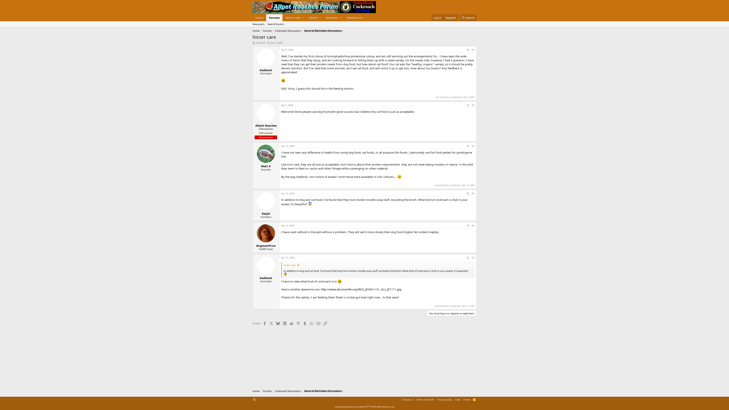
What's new (292, 18)
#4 (473, 146)
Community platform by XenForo (365, 406)
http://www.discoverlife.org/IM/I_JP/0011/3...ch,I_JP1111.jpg (361, 289)
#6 (473, 225)
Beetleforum (355, 18)
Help (457, 399)
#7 (473, 257)
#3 (473, 105)
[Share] (467, 50)
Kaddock (260, 42)
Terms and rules (425, 399)
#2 (473, 49)
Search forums (275, 24)
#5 (473, 193)
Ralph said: (290, 265)
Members (332, 18)
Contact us (408, 399)
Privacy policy (444, 399)
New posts (258, 24)
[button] (303, 17)
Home (259, 18)
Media (313, 18)
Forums (274, 18)
